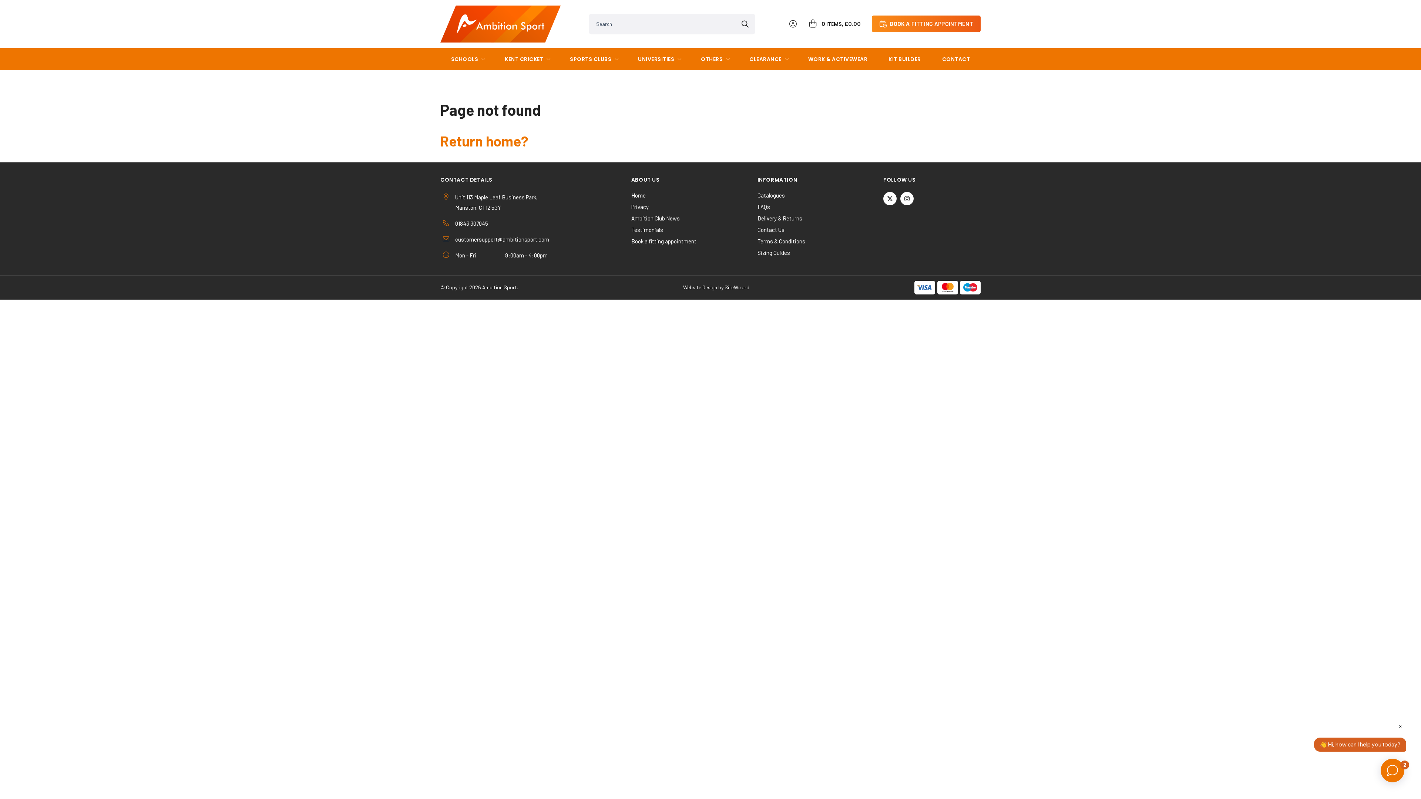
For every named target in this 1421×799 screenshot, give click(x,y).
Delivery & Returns (779, 218)
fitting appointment (931, 23)
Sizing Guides (773, 252)
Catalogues (771, 195)
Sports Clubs (590, 59)
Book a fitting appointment (663, 241)
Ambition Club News (655, 218)
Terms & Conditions (781, 241)
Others (712, 59)
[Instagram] (907, 198)
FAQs (763, 206)
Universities (656, 59)
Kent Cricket (524, 59)
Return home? (484, 140)
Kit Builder (904, 59)
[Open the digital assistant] (1392, 770)
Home (638, 195)
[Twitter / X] (890, 198)
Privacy (640, 206)
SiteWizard (737, 287)
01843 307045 (471, 223)
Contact (956, 59)
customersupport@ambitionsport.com (502, 239)
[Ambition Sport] (500, 24)
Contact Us (771, 229)
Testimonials (647, 229)
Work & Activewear (838, 59)
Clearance (765, 59)
